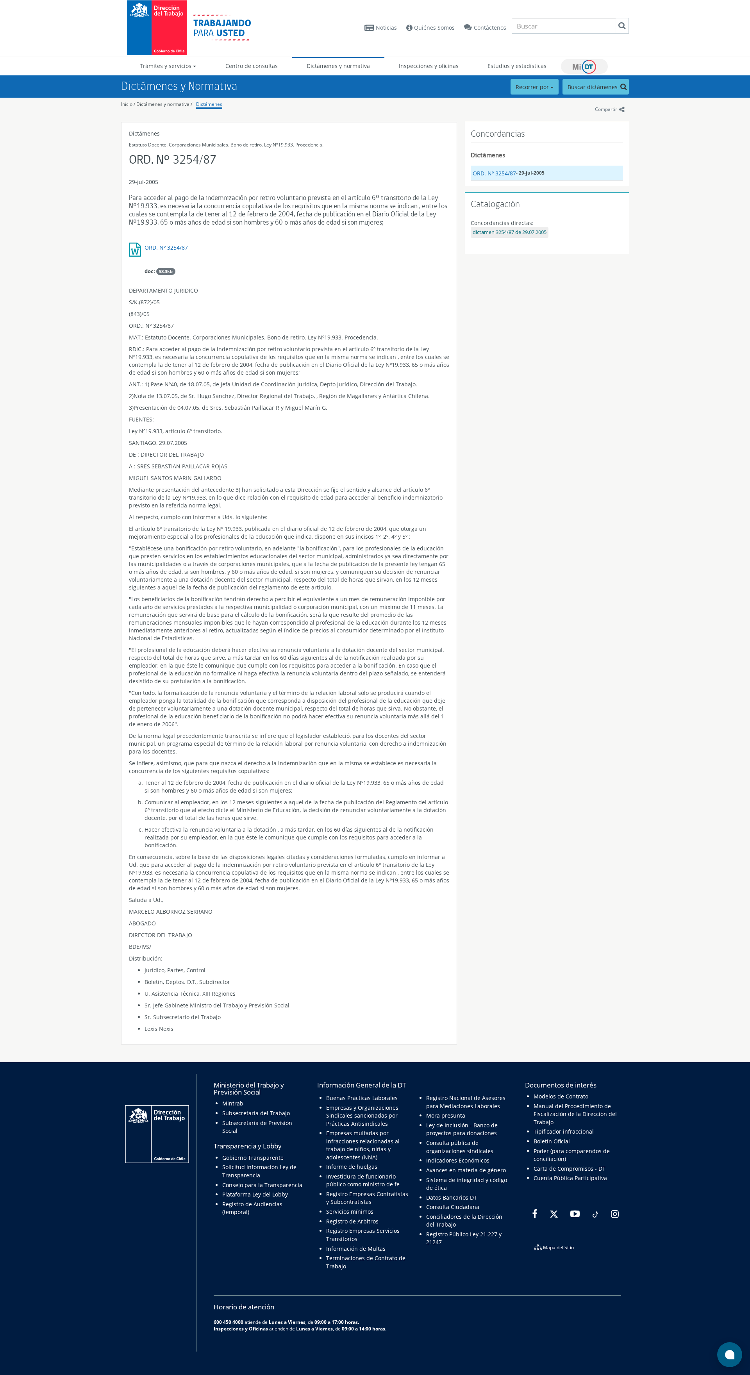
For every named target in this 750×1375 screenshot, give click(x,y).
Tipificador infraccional (564, 1131)
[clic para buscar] (622, 26)
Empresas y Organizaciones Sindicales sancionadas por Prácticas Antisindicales (362, 1115)
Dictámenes (209, 104)
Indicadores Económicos (457, 1160)
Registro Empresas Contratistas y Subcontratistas (367, 1197)
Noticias (386, 27)
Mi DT (584, 66)
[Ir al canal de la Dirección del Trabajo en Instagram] (614, 1214)
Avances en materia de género (466, 1170)
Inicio (126, 104)
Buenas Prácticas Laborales (362, 1098)
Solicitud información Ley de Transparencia (259, 1171)
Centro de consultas (251, 66)
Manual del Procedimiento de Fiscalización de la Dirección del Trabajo (575, 1114)
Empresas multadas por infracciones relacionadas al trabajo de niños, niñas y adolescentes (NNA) (363, 1145)
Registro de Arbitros (352, 1221)
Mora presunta (445, 1115)
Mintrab (232, 1103)
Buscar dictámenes (593, 87)
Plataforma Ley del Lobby (255, 1194)
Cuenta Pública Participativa (570, 1178)
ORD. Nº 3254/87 (166, 247)
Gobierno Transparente (253, 1157)
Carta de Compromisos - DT (569, 1168)
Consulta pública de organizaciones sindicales (459, 1146)
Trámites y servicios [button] (166, 66)
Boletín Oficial (552, 1141)
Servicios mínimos (349, 1211)
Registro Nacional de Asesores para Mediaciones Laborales (465, 1101)
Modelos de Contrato (561, 1096)
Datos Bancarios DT (451, 1197)
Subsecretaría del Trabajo (256, 1113)
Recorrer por (533, 87)
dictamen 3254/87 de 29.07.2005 (509, 232)
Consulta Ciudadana (452, 1207)
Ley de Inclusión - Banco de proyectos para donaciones (462, 1129)
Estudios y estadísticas (517, 66)
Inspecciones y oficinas (429, 66)
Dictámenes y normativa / (164, 104)
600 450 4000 (228, 1322)
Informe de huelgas (351, 1166)
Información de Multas (356, 1248)
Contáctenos (490, 27)
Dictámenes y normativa (338, 66)
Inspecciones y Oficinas (241, 1328)
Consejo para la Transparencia (262, 1185)
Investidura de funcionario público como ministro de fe (363, 1180)
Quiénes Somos (433, 27)
